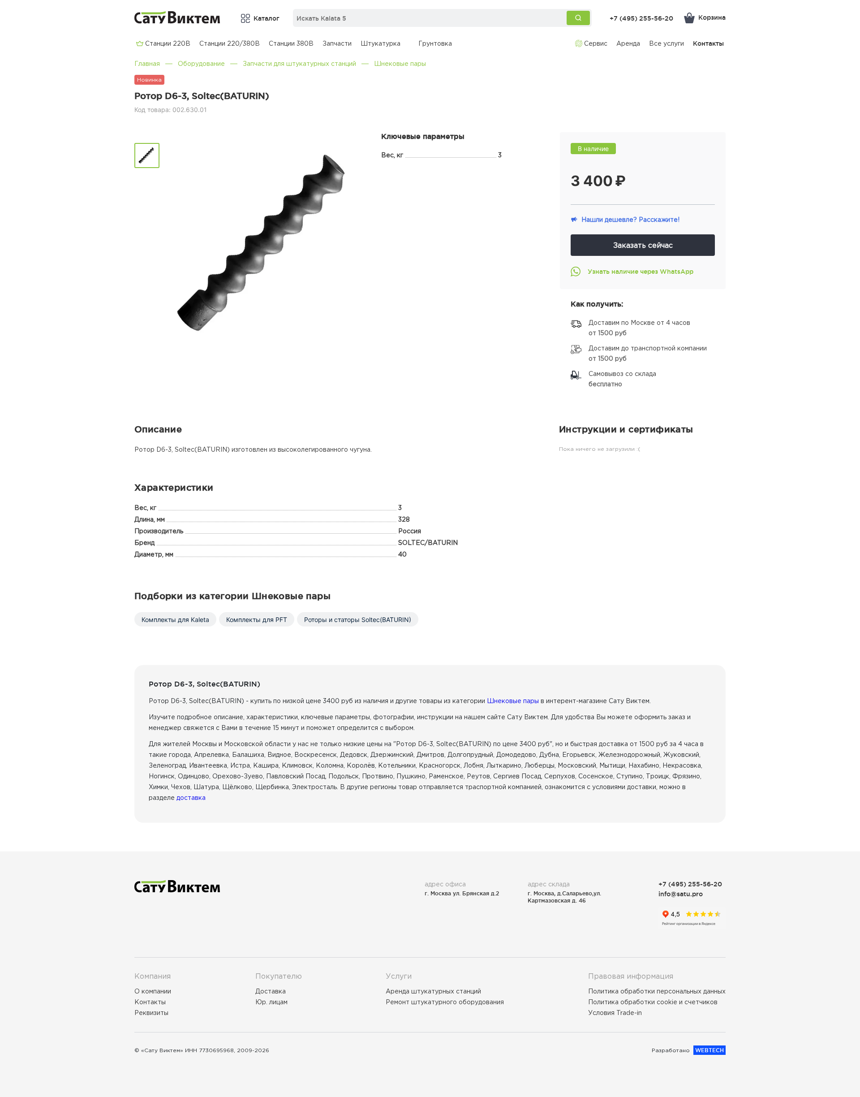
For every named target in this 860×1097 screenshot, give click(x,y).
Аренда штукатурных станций (433, 991)
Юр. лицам (271, 1002)
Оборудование (201, 63)
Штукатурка (380, 43)
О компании (152, 991)
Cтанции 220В (167, 43)
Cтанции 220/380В (229, 43)
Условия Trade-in (615, 1012)
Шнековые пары (400, 63)
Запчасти (337, 43)
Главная (147, 63)
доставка (191, 797)
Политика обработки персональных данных (657, 991)
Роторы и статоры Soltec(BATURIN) (357, 619)
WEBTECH (709, 1050)
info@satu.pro (680, 893)
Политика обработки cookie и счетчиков (653, 1002)
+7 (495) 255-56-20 (641, 18)
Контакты (708, 43)
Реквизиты (151, 1012)
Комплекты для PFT (256, 619)
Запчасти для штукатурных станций (299, 63)
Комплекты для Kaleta (175, 619)
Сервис (595, 43)
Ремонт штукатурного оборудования (445, 1002)
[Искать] (578, 18)
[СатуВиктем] (177, 17)
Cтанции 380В (291, 43)
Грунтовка (435, 43)
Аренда (628, 43)
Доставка (270, 991)
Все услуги (666, 43)
